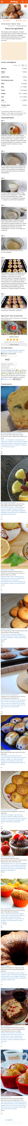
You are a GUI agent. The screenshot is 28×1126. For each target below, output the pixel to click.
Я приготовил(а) (14, 344)
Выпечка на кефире (6, 350)
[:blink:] (20, 372)
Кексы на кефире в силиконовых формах (12, 908)
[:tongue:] (5, 374)
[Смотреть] (14, 328)
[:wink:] (13, 374)
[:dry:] (13, 370)
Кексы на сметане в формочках (9, 695)
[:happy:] (13, 375)
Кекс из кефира (5, 966)
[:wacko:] (3, 375)
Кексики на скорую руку (7, 856)
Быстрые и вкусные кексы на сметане (11, 433)
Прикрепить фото (7, 379)
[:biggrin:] (9, 370)
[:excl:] (24, 374)
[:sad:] (8, 375)
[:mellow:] (23, 375)
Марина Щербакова (22, 25)
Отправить (17, 379)
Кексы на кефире (5, 750)
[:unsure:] (16, 370)
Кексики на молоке (6, 629)
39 (1, 925)
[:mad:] (7, 372)
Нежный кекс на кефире (7, 569)
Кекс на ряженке (5, 1026)
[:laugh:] (17, 372)
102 (2, 642)
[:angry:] (9, 374)
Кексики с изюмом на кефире (9, 810)
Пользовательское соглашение (14, 1121)
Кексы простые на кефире (8, 502)
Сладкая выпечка (17, 352)
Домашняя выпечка (7, 352)
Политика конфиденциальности (14, 1123)
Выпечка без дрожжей (18, 350)
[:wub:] (3, 372)
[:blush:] (24, 370)
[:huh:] (18, 375)
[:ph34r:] (12, 372)
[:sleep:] (24, 372)
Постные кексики (6, 1097)
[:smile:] (2, 374)
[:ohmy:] (3, 370)
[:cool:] (20, 370)
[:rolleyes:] (18, 374)
